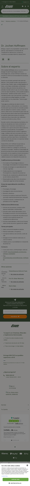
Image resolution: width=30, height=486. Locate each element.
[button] (15, 483)
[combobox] (27, 465)
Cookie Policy (5, 476)
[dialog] (15, 474)
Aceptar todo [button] (16, 479)
